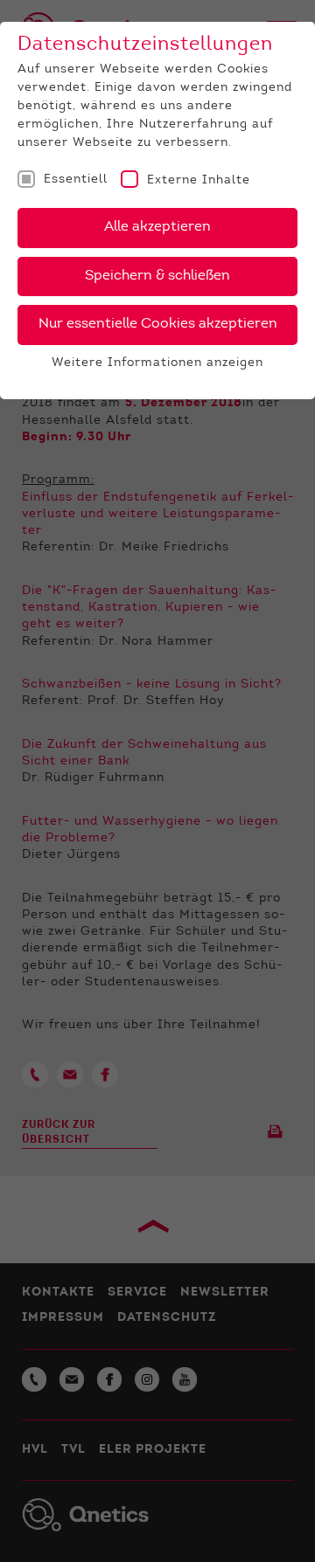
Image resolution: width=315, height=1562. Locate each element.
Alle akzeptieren (157, 227)
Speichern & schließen (157, 276)
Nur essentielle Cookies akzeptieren (157, 324)
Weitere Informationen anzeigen (157, 363)
